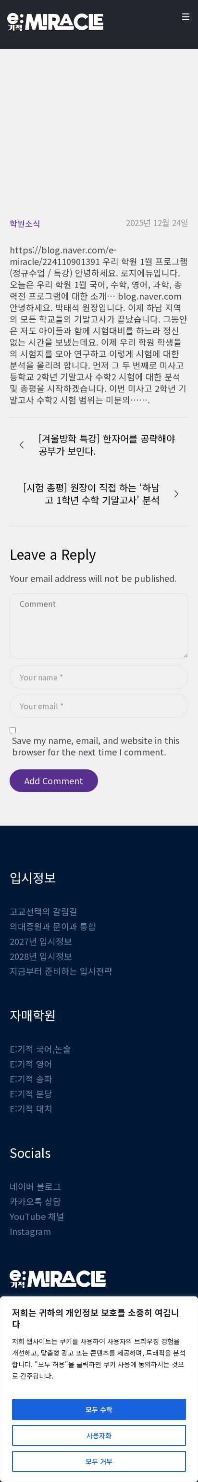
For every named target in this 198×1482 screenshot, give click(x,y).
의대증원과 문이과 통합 (53, 926)
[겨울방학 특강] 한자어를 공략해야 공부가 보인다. (106, 444)
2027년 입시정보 (41, 941)
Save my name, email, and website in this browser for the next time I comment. (95, 745)
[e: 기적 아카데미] (55, 22)
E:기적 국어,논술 (40, 1048)
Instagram (30, 1231)
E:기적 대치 (31, 1108)
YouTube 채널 (37, 1216)
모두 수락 (99, 1409)
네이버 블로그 (35, 1186)
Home (21, 165)
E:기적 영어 (31, 1063)
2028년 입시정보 (41, 956)
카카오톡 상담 (35, 1201)
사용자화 (99, 1435)
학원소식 (53, 165)
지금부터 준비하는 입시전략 (61, 971)
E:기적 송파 (31, 1078)
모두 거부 (99, 1461)
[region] (99, 1389)
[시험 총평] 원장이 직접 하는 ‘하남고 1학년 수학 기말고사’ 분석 (91, 493)
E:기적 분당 (31, 1093)
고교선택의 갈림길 (43, 911)
